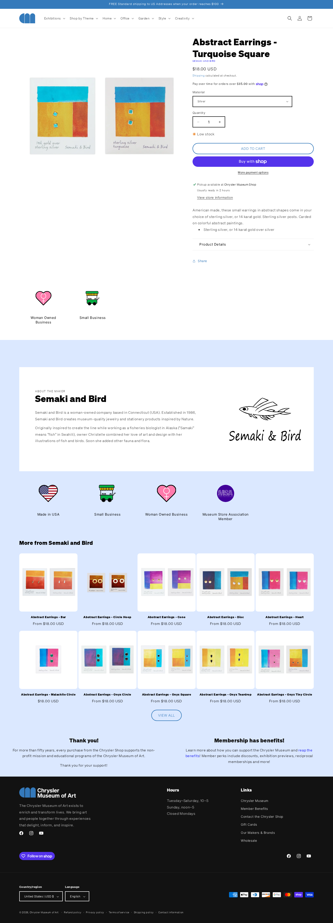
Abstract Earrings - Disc (225, 617)
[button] (54, 18)
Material (199, 92)
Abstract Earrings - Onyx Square (166, 694)
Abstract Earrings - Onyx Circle (107, 694)
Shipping (199, 75)
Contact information (170, 912)
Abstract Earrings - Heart (284, 617)
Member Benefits (254, 808)
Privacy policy (95, 912)
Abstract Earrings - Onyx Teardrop (226, 694)
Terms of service (119, 912)
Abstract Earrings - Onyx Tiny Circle (284, 694)
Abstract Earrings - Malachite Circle (48, 694)
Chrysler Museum (254, 800)
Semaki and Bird (204, 61)
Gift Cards (249, 824)
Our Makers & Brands (258, 832)
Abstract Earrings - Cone (166, 617)
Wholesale (249, 840)
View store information (215, 197)
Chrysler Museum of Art (44, 912)
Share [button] (202, 261)
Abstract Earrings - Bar (48, 617)
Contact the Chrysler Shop (262, 816)
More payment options (253, 172)
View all (166, 715)
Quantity (199, 113)
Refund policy (72, 912)
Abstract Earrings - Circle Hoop (107, 617)
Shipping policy (144, 912)
